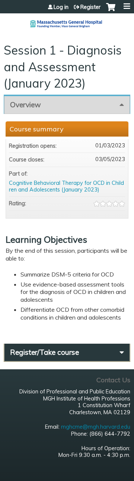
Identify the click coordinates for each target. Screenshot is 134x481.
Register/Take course (44, 352)
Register (90, 7)
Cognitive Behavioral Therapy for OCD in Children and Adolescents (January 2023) (66, 186)
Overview (25, 104)
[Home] (67, 21)
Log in (61, 7)
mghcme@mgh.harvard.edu (95, 426)
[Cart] (110, 11)
